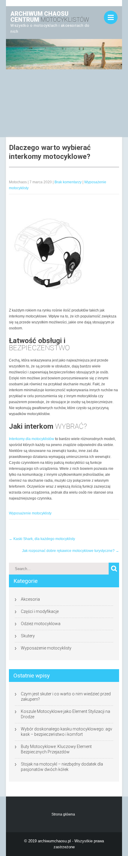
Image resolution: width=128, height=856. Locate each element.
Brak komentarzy (68, 182)
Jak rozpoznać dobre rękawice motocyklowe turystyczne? (70, 551)
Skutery (28, 635)
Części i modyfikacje (40, 611)
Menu (111, 17)
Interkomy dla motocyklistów (31, 439)
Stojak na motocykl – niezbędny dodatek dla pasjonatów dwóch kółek (62, 767)
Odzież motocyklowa (40, 623)
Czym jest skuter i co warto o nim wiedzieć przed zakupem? (66, 696)
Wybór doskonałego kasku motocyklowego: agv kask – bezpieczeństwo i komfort (66, 732)
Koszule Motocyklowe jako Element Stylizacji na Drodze (65, 714)
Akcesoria (30, 599)
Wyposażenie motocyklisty (30, 513)
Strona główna (63, 814)
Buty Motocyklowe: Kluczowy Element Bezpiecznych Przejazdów (56, 749)
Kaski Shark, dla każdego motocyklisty (42, 539)
